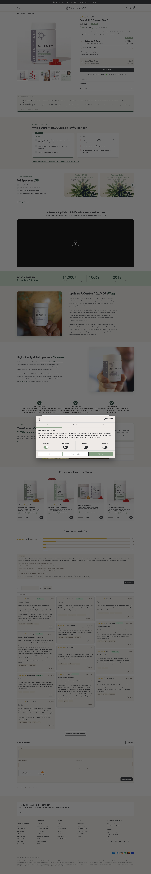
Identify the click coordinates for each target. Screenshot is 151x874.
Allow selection (75, 454)
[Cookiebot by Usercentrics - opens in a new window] (105, 419)
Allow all (100, 454)
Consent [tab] (49, 425)
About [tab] (102, 425)
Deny (50, 454)
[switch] (65, 447)
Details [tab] (75, 425)
